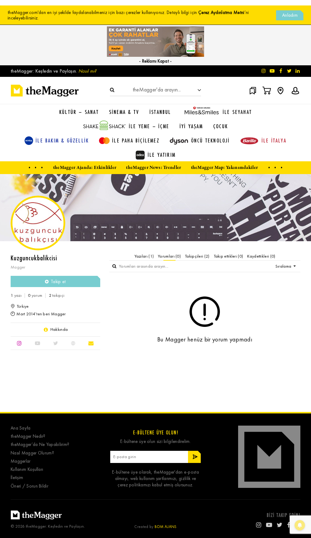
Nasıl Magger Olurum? (32, 453)
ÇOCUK (220, 126)
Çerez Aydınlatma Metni (221, 12)
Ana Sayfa (21, 428)
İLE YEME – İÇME (149, 126)
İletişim (17, 477)
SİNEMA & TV (124, 112)
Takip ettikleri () (228, 256)
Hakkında (59, 329)
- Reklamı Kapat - (155, 61)
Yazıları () (144, 256)
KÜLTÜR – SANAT (79, 112)
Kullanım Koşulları (27, 469)
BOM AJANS (166, 526)
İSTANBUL (160, 112)
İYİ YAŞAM (191, 126)
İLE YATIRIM (162, 155)
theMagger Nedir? (28, 436)
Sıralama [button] (283, 266)
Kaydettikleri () (261, 256)
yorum (35, 295)
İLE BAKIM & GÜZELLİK (62, 140)
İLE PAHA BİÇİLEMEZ (135, 140)
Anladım (290, 15)
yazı (16, 295)
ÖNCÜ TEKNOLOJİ (210, 140)
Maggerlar (21, 461)
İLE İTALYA (273, 140)
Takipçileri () (197, 256)
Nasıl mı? (87, 71)
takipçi (57, 295)
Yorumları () (169, 256)
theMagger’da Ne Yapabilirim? (40, 444)
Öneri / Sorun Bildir (29, 486)
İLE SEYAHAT (237, 112)
